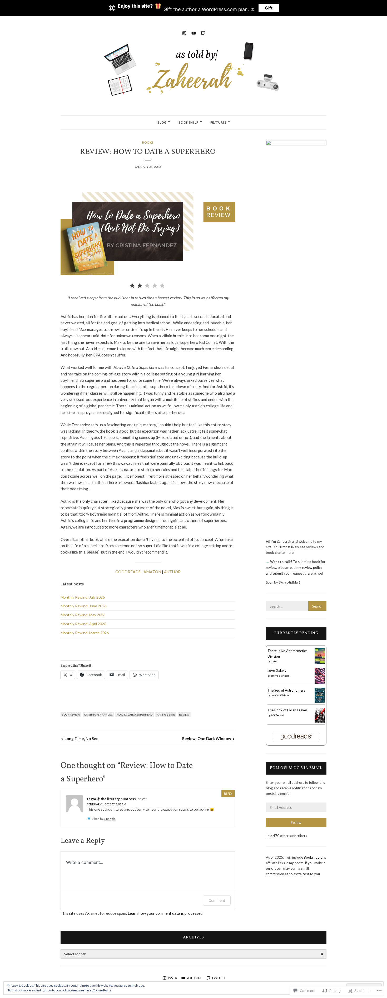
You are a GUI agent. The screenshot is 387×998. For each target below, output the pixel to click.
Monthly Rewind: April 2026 (83, 624)
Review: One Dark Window (206, 738)
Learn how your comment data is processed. (165, 913)
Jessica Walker (280, 695)
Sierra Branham (280, 675)
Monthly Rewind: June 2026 (83, 606)
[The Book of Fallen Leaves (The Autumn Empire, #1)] (320, 722)
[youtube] (193, 32)
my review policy (309, 567)
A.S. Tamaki (277, 715)
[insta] (184, 32)
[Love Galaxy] (320, 683)
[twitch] (203, 32)
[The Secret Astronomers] (320, 701)
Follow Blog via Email (296, 768)
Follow (296, 822)
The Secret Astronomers (286, 690)
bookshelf (188, 122)
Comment (217, 900)
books (147, 142)
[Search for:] (296, 606)
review (184, 714)
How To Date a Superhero (134, 714)
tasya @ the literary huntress (111, 799)
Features (218, 122)
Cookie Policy (102, 990)
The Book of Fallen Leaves (287, 710)
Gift (268, 8)
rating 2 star (166, 714)
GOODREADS (128, 571)
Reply (228, 793)
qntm (274, 661)
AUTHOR (172, 571)
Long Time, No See (81, 738)
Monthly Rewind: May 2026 (83, 615)
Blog (162, 122)
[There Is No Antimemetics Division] (320, 663)
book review (71, 714)
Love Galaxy (276, 670)
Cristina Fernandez (98, 714)
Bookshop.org (315, 857)
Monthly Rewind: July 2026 (83, 597)
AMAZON (152, 571)
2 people (110, 819)
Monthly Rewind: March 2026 (85, 632)
